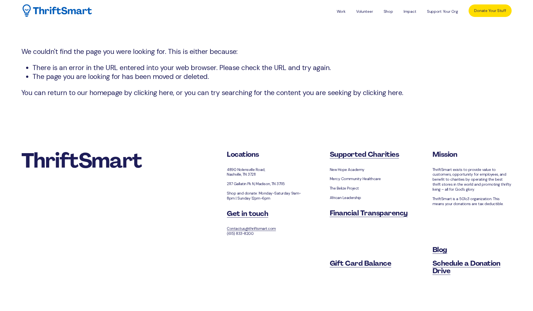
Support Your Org (442, 11)
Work (341, 11)
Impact (410, 11)
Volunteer (364, 11)
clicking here (153, 92)
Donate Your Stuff (490, 10)
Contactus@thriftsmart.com (251, 228)
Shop (388, 11)
